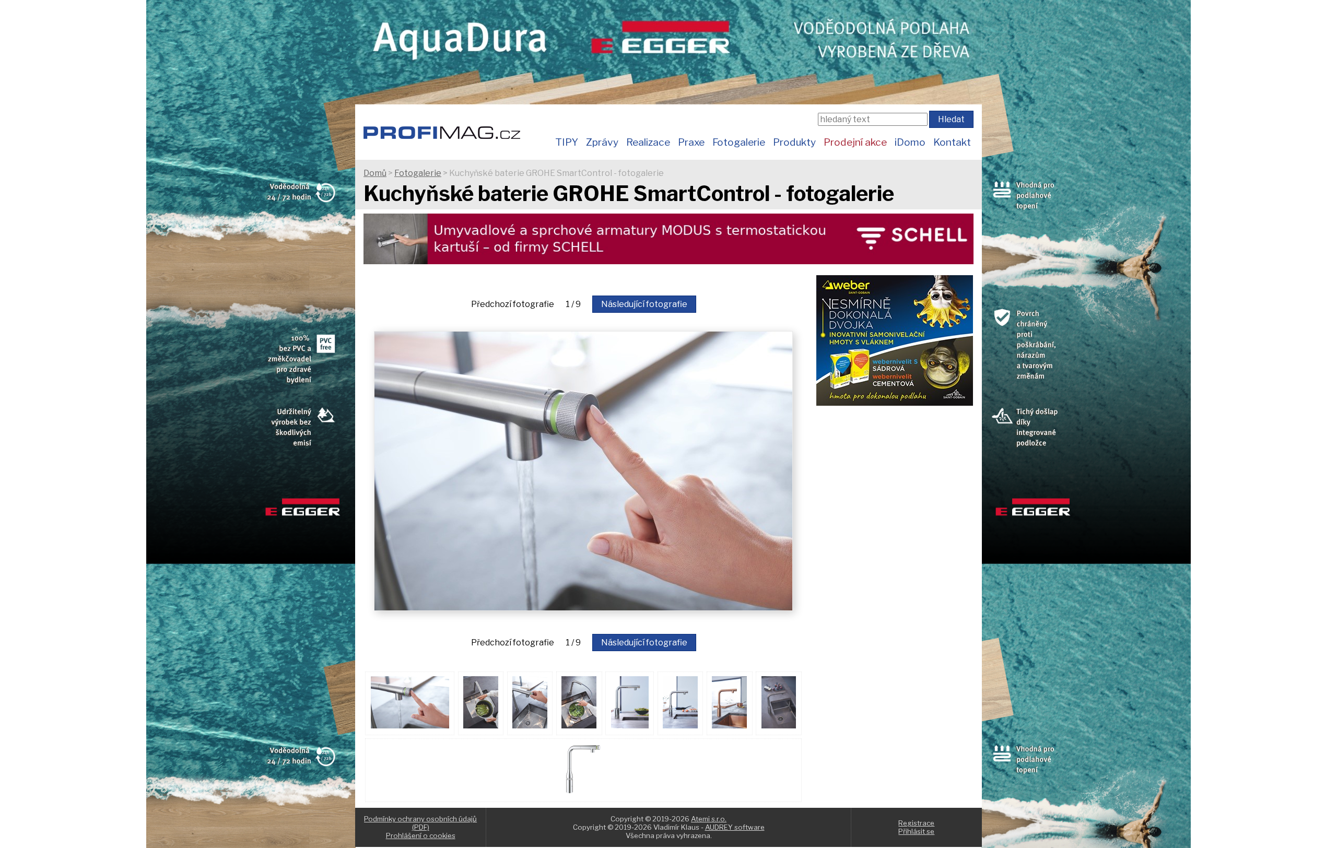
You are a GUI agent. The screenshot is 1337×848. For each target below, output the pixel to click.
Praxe (691, 142)
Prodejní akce (855, 142)
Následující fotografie (644, 304)
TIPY (566, 142)
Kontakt (952, 142)
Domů (374, 173)
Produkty (794, 142)
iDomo (910, 142)
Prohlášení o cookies (420, 835)
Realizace (648, 142)
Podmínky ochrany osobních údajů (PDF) (420, 823)
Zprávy (602, 142)
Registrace (916, 823)
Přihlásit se (916, 831)
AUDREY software (735, 827)
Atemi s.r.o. (708, 819)
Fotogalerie (738, 142)
